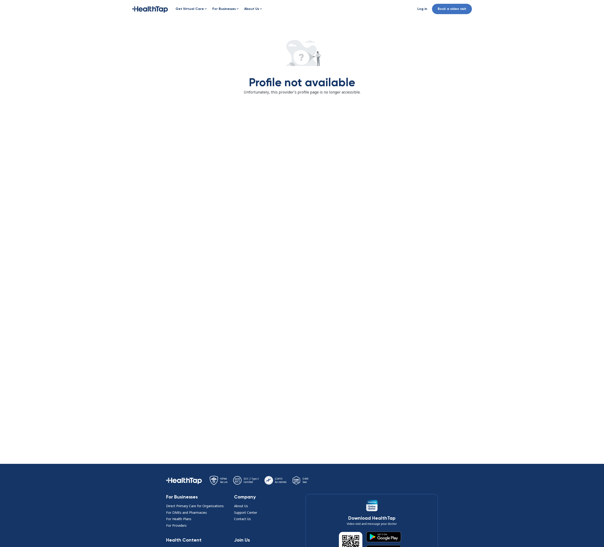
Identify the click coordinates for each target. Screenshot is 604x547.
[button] (150, 9)
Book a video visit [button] (452, 9)
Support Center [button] (245, 512)
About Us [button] (241, 506)
